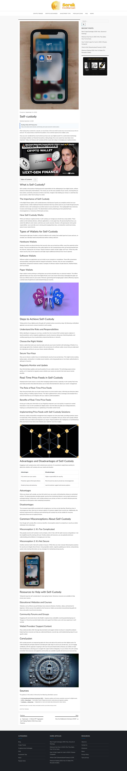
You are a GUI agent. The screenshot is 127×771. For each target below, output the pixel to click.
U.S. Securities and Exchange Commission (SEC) (32, 698)
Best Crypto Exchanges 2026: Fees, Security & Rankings (94, 32)
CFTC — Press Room (26, 700)
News (92, 13)
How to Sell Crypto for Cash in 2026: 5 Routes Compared (94, 43)
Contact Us (84, 745)
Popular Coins (78, 13)
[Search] (84, 24)
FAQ (86, 13)
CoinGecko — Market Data (27, 702)
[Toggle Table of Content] (34, 179)
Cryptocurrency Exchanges (25, 748)
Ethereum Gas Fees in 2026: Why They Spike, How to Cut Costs (94, 38)
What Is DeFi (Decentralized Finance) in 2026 (94, 47)
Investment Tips (65, 13)
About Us (84, 742)
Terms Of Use (85, 758)
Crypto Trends (38, 13)
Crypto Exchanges (51, 13)
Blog (19, 742)
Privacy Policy (85, 754)
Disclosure (84, 748)
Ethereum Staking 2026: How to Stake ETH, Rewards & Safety (93, 51)
